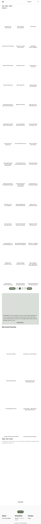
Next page (29, 288)
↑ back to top (20, 511)
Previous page (12, 288)
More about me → (20, 322)
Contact (29, 518)
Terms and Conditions (6, 518)
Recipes (6, 5)
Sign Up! (16, 518)
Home (3, 5)
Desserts (10, 5)
